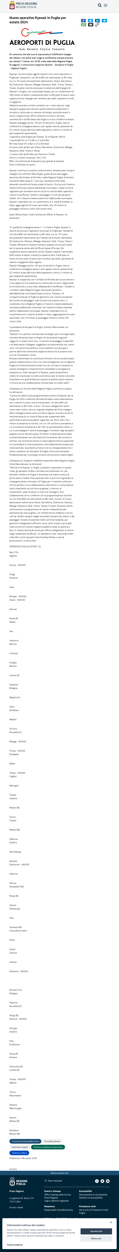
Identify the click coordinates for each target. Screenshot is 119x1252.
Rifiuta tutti (96, 1238)
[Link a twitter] (102, 1181)
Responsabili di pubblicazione (58, 1209)
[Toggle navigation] (105, 5)
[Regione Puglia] (12, 5)
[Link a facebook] (97, 1181)
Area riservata (55, 1180)
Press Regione (51, 1197)
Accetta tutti (96, 1231)
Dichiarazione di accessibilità (93, 1194)
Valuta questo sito (59, 1173)
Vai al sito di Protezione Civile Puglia (93, 1211)
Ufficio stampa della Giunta (57, 1194)
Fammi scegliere (15, 1244)
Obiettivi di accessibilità (90, 1197)
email (20, 1207)
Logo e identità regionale (56, 1200)
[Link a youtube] (108, 1181)
